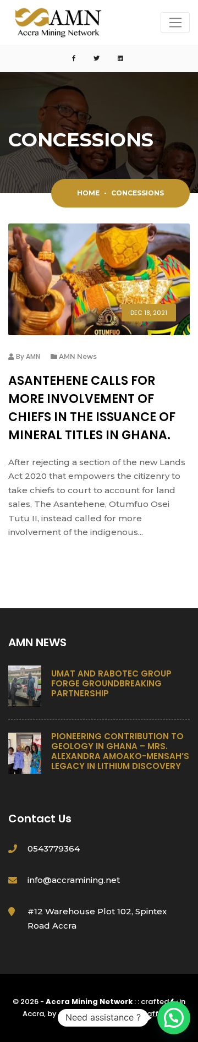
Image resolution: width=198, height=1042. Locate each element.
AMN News (78, 356)
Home (88, 193)
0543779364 (54, 848)
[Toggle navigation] (175, 22)
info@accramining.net (74, 880)
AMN (33, 356)
